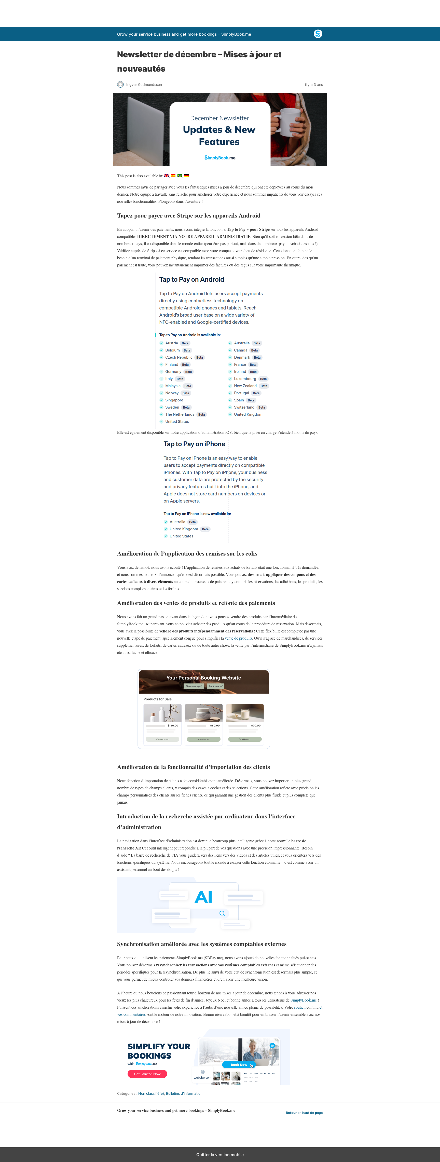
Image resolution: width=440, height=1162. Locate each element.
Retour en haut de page (304, 1113)
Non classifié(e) (151, 1093)
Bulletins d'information (184, 1093)
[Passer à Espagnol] (173, 175)
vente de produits (238, 638)
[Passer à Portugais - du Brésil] (179, 175)
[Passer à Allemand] (186, 175)
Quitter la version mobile (220, 1154)
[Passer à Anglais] (166, 175)
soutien (300, 1007)
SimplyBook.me (304, 1000)
